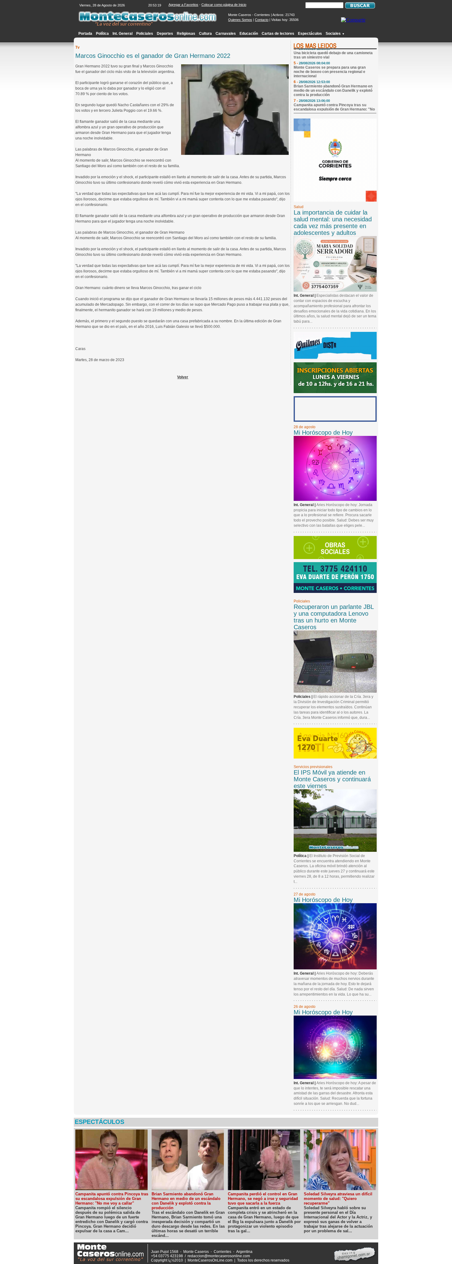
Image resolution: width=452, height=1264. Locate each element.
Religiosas (186, 33)
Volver (182, 377)
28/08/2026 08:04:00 (314, 54)
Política (102, 33)
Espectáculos (310, 33)
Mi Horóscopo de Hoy (323, 432)
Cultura (205, 33)
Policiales (144, 33)
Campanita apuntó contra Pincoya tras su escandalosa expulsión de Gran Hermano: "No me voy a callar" (334, 100)
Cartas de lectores (278, 33)
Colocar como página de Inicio (223, 4)
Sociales (335, 33)
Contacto (261, 20)
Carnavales (226, 33)
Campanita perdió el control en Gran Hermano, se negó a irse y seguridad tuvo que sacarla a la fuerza (263, 1199)
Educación (249, 33)
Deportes (165, 33)
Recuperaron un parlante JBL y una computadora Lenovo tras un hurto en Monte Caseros (334, 616)
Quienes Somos (240, 20)
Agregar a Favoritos (183, 4)
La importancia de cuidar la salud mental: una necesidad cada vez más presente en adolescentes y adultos (333, 222)
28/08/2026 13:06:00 (314, 92)
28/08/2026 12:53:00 (314, 73)
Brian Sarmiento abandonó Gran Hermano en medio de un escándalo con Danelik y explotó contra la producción (333, 81)
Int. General (123, 33)
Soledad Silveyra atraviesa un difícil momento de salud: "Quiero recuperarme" (338, 1199)
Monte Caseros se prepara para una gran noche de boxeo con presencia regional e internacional (330, 63)
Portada (85, 33)
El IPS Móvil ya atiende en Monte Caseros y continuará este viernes (332, 779)
